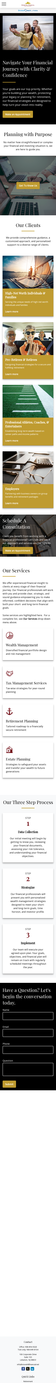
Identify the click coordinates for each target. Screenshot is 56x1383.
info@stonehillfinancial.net (28, 1364)
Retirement (28, 1381)
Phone (6, 1043)
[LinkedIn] (32, 1369)
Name (6, 1009)
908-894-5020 (31, 1347)
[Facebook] (23, 1369)
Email (6, 1026)
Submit (9, 1084)
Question (8, 1060)
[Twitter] (28, 1369)
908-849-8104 (32, 1349)
